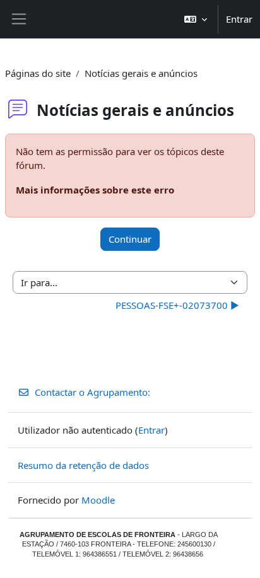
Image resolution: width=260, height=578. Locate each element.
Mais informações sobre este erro (95, 189)
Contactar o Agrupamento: (92, 392)
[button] (195, 19)
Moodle (98, 500)
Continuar (130, 239)
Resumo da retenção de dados (83, 465)
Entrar (239, 19)
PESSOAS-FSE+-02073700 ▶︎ (177, 305)
